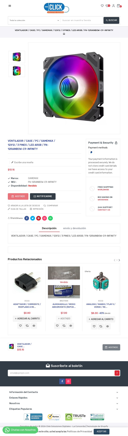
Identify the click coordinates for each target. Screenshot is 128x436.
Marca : (15, 178)
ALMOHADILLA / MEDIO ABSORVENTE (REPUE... (64, 305)
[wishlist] (20, 326)
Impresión (37, 209)
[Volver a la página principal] (64, 34)
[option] (17, 57)
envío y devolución (74, 228)
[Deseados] (102, 5)
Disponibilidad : (19, 186)
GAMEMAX (33, 178)
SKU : (13, 182)
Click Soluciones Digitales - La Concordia (65, 426)
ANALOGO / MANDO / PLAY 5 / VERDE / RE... (100, 305)
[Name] (117, 373)
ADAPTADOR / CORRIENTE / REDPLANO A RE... (27, 305)
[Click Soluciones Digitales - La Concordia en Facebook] (62, 381)
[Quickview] (34, 326)
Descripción (49, 228)
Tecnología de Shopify (97, 426)
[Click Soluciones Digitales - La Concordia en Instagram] (68, 381)
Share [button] (13, 218)
